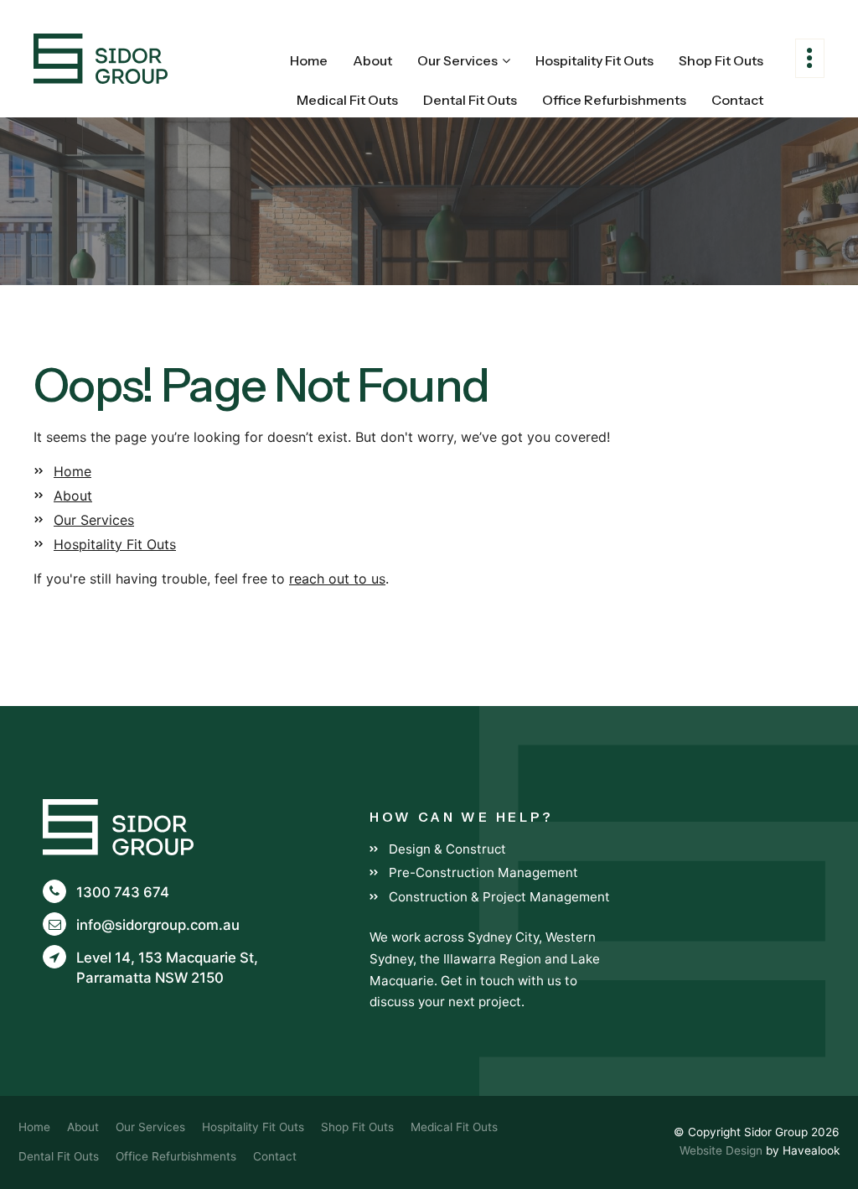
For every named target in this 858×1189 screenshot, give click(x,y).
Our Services (457, 60)
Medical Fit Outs (347, 99)
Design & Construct (447, 849)
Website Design (721, 1150)
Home (309, 60)
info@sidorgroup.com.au (158, 924)
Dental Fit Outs (470, 99)
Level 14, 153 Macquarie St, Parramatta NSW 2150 (167, 967)
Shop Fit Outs (721, 60)
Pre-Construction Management (483, 872)
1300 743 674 (122, 892)
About (372, 60)
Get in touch (477, 981)
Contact (737, 99)
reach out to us (337, 578)
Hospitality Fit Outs (594, 60)
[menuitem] (34, 1128)
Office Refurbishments (614, 99)
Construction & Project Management (499, 897)
